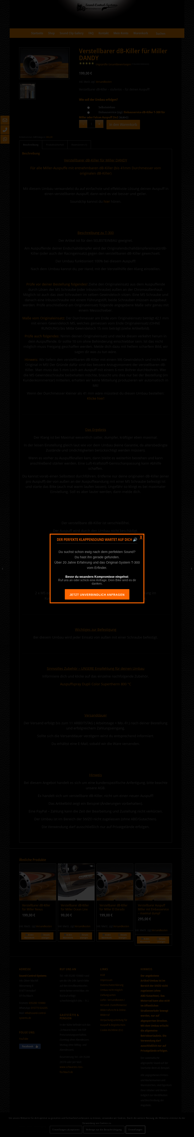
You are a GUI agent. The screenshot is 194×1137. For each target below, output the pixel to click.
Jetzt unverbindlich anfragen (97, 594)
